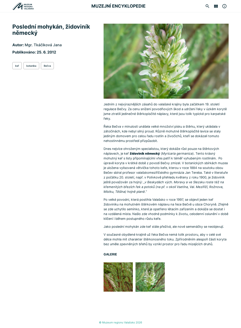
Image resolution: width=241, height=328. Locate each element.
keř (17, 65)
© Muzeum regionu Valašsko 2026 (120, 322)
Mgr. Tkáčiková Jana (43, 45)
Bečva (47, 65)
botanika (31, 65)
